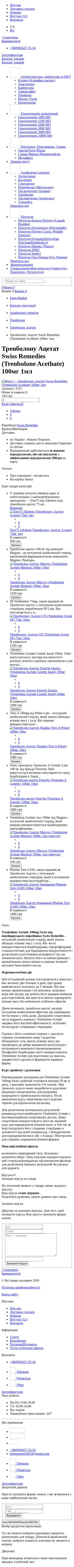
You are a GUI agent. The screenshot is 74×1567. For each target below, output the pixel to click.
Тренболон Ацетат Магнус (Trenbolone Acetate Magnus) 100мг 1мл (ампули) (37, 852)
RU (12, 30)
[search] (45, 282)
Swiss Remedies (27, 425)
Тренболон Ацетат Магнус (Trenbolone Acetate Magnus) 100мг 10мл (37, 584)
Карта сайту (10, 1294)
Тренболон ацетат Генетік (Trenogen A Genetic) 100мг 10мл (36, 800)
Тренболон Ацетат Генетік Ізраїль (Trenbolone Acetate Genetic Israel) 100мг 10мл (37, 694)
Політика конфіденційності (21, 1287)
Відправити (14, 1515)
